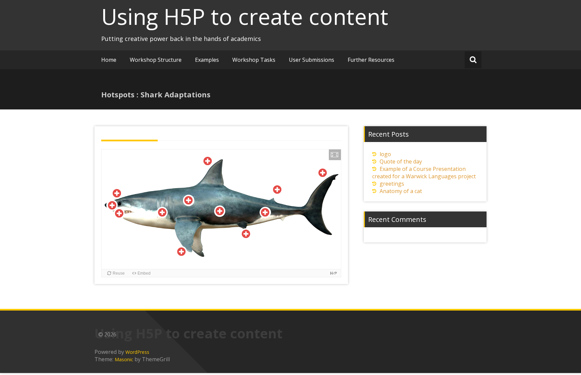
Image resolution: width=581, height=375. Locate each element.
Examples (207, 59)
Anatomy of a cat (401, 191)
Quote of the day (401, 161)
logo (385, 154)
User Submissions (311, 59)
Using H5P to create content (244, 16)
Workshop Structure (156, 59)
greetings (392, 183)
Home (108, 59)
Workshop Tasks (253, 59)
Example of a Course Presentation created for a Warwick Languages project (424, 172)
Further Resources (371, 59)
